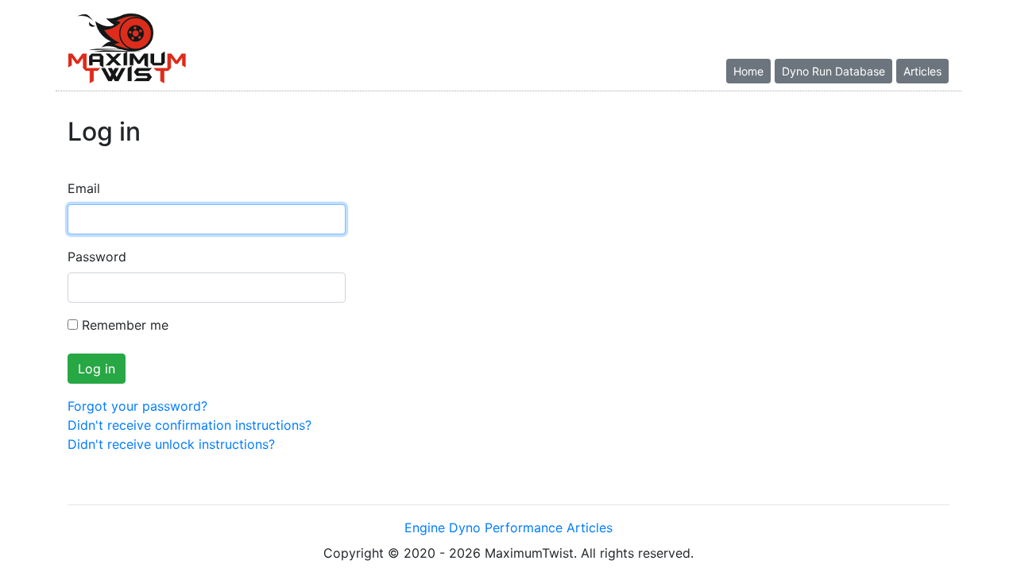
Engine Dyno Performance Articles (508, 527)
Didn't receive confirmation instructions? (189, 425)
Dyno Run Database (833, 71)
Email (84, 188)
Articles (922, 71)
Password (97, 257)
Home (748, 71)
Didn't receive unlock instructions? (171, 444)
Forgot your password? (137, 406)
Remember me (125, 325)
